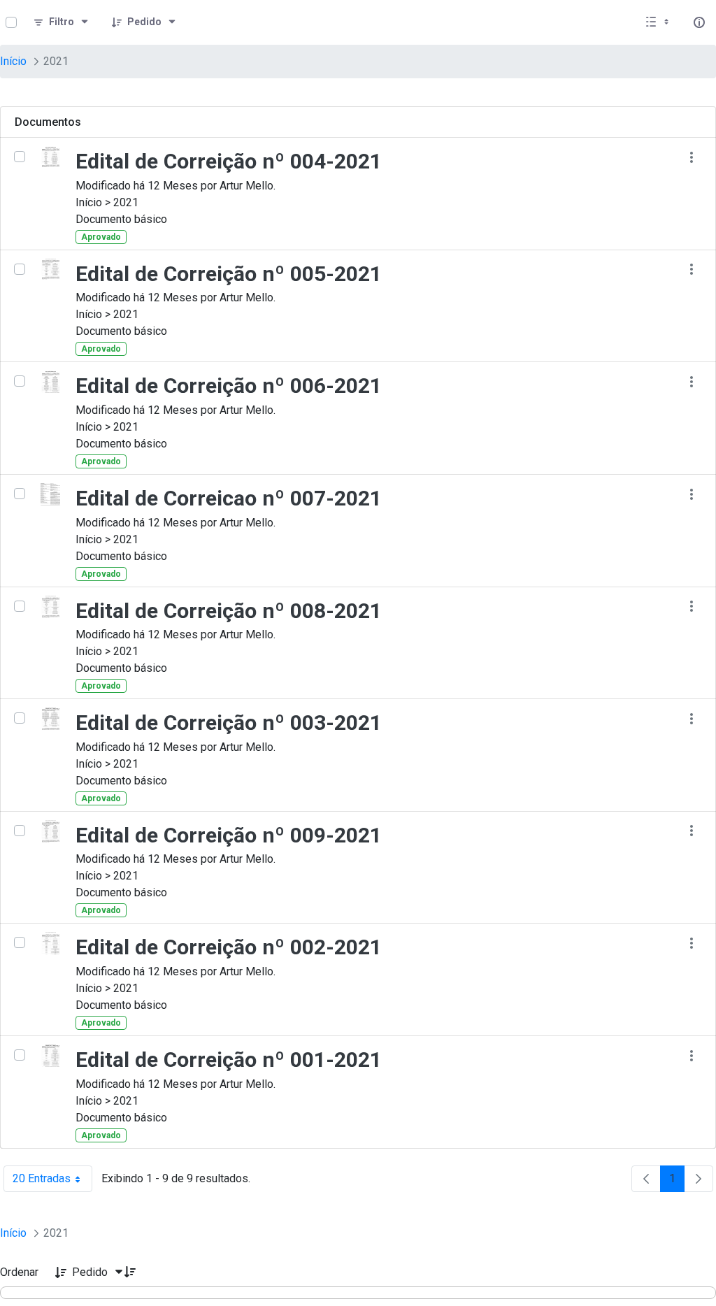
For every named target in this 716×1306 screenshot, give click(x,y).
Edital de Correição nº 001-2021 (229, 1059)
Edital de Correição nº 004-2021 (229, 161)
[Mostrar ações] (691, 157)
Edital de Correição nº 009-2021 (229, 835)
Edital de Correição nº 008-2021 (229, 610)
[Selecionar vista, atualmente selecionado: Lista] (658, 22)
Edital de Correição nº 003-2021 (229, 722)
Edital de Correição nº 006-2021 (229, 385)
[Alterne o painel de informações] (699, 22)
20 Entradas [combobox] (52, 1182)
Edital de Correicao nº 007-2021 (229, 498)
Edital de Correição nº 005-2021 (229, 273)
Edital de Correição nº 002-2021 (229, 947)
